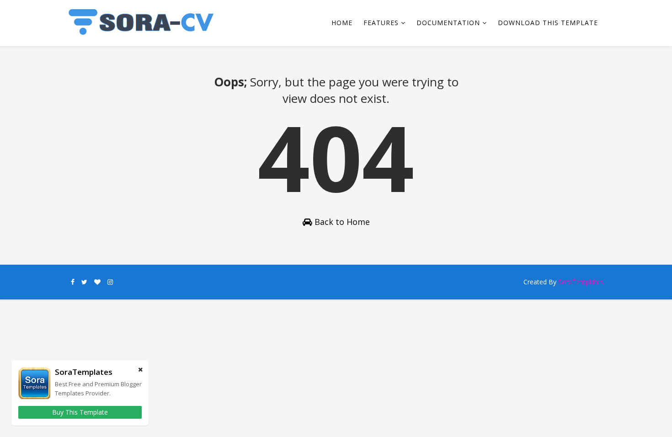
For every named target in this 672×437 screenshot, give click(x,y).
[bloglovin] (97, 282)
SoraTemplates (580, 281)
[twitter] (84, 282)
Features (381, 22)
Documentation (448, 22)
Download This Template (548, 22)
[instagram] (110, 282)
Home (341, 22)
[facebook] (73, 282)
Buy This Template (80, 412)
